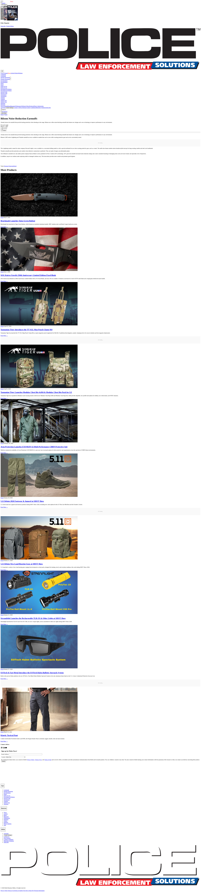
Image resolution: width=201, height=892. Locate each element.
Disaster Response (5, 77)
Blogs (8, 106)
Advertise (3, 107)
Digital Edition (10, 26)
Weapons (3, 103)
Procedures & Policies (6, 89)
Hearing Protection (9, 166)
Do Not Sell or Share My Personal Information (33, 890)
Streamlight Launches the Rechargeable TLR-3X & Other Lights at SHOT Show (33, 618)
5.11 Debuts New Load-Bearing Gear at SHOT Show (22, 564)
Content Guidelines (31, 107)
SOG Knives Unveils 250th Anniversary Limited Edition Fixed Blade (28, 275)
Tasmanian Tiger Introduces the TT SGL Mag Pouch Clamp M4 (26, 330)
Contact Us (16, 107)
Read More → (4, 226)
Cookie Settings (9, 107)
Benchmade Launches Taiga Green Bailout (18, 221)
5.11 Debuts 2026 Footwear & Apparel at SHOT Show (22, 501)
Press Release (22, 107)
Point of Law (4, 86)
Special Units (4, 92)
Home (2, 114)
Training (3, 97)
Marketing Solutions (41, 107)
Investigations (4, 80)
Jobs (42, 106)
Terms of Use (11, 890)
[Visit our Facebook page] (1, 748)
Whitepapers (18, 106)
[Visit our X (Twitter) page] (3, 748)
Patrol (2, 83)
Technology (4, 95)
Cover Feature (6, 1)
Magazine (12, 106)
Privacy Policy (4, 890)
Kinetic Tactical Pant (9, 735)
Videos (18, 1)
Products (31, 106)
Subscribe (3, 26)
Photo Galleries (37, 106)
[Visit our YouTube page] (6, 748)
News (11, 1)
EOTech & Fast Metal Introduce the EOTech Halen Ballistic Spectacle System (32, 673)
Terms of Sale (18, 890)
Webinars (22, 1)
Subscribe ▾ (4, 4)
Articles (15, 1)
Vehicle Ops (4, 100)
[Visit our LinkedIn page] (4, 748)
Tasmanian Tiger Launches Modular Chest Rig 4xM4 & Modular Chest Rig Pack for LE (36, 392)
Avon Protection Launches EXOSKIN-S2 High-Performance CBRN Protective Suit (34, 447)
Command (3, 74)
